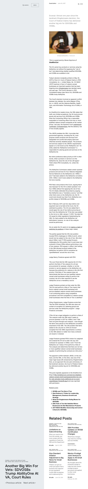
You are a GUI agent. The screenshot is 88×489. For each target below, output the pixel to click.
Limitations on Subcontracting (55, 431)
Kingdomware (63, 88)
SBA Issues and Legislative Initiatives (16, 461)
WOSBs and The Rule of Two (62, 391)
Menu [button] (35, 5)
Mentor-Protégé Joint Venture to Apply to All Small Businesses (75, 456)
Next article (29, 483)
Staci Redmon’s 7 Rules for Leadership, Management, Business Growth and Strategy (66, 395)
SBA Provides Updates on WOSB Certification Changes (75, 431)
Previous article (13, 483)
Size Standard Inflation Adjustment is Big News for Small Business (56, 457)
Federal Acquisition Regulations (15, 460)
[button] (26, 5)
